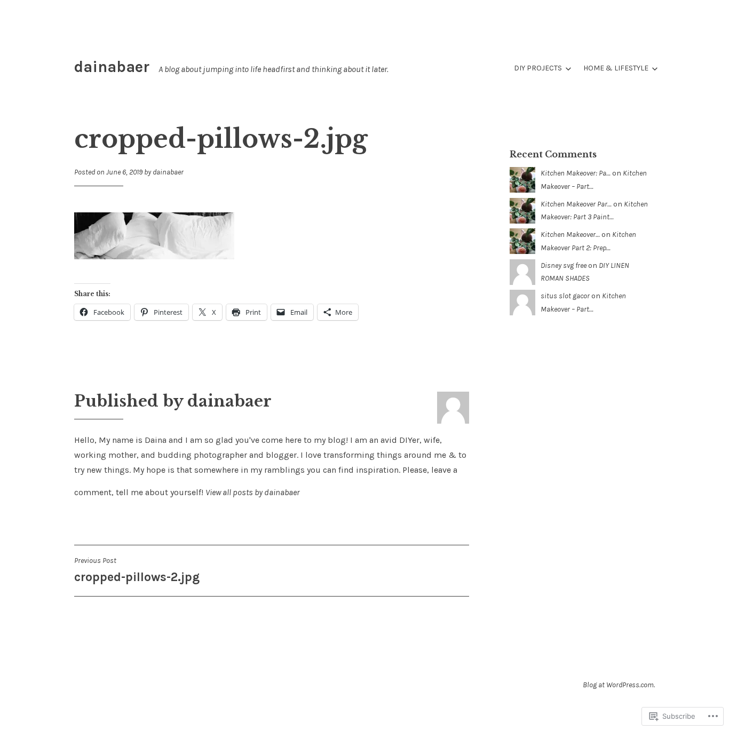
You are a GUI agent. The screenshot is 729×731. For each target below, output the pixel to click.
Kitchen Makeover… (570, 234)
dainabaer (111, 67)
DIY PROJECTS (538, 68)
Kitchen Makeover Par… (576, 204)
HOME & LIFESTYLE (615, 68)
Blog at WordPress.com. (619, 684)
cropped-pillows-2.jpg (137, 570)
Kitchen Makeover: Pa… (576, 173)
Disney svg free (564, 265)
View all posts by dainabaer (252, 492)
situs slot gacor (565, 295)
